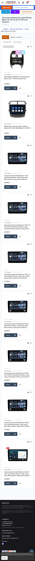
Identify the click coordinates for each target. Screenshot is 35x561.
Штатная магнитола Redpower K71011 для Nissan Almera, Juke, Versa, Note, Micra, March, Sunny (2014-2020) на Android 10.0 (16, 325)
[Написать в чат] (31, 551)
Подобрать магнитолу (27, 11)
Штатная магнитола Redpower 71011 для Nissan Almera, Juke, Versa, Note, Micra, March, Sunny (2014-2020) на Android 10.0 (16, 177)
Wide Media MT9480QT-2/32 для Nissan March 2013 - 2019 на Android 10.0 (17, 77)
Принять (4, 558)
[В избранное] (31, 47)
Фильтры (5, 37)
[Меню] (2, 2)
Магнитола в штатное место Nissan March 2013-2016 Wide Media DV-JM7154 (17, 127)
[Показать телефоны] (19, 2)
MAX (15, 11)
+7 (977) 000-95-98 (7, 523)
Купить (8, 88)
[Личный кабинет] (23, 2)
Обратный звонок (6, 525)
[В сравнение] (28, 47)
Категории (6, 42)
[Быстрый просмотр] (20, 88)
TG (5, 11)
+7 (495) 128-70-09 (7, 522)
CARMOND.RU (5, 503)
